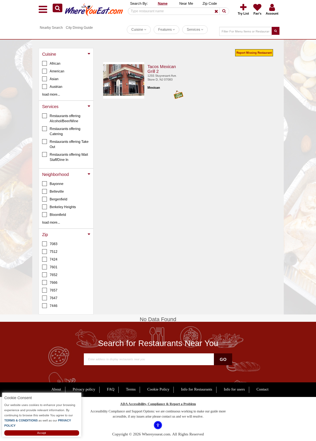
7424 (53, 259)
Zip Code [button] (209, 4)
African (55, 63)
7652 (53, 275)
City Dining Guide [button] (79, 27)
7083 (53, 244)
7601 (53, 267)
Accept (41, 433)
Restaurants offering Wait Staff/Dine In (69, 157)
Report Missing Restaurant (254, 52)
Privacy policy (84, 389)
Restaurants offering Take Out (69, 144)
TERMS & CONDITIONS (21, 420)
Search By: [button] (139, 4)
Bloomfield (58, 215)
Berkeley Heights (63, 207)
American (57, 71)
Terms (131, 389)
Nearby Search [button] (51, 27)
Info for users (234, 389)
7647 (53, 298)
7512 (53, 251)
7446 (53, 306)
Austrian (56, 87)
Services (194, 29)
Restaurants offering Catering (65, 131)
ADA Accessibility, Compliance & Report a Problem (158, 404)
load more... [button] (51, 94)
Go (223, 359)
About (56, 389)
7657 (53, 290)
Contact (262, 389)
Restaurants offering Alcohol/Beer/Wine (65, 118)
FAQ (110, 389)
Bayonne (56, 184)
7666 (53, 282)
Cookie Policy (158, 389)
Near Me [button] (186, 4)
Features (165, 29)
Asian (54, 79)
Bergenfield (58, 199)
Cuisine (137, 29)
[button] (57, 8)
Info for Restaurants (196, 389)
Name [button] (162, 4)
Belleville (57, 191)
